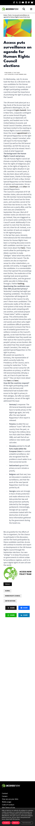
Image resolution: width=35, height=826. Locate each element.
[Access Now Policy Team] (11, 573)
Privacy (7, 584)
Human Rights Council (12, 596)
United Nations (10, 601)
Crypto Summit (20, 110)
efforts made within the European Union (19, 449)
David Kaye (13, 186)
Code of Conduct (8, 805)
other (25, 186)
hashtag (21, 283)
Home (5, 15)
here (23, 248)
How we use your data (10, 799)
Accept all (6, 823)
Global (7, 591)
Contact (5, 793)
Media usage (6, 802)
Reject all (15, 823)
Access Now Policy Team (25, 573)
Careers (4, 796)
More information (26, 823)
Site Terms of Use (8, 807)
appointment (22, 133)
